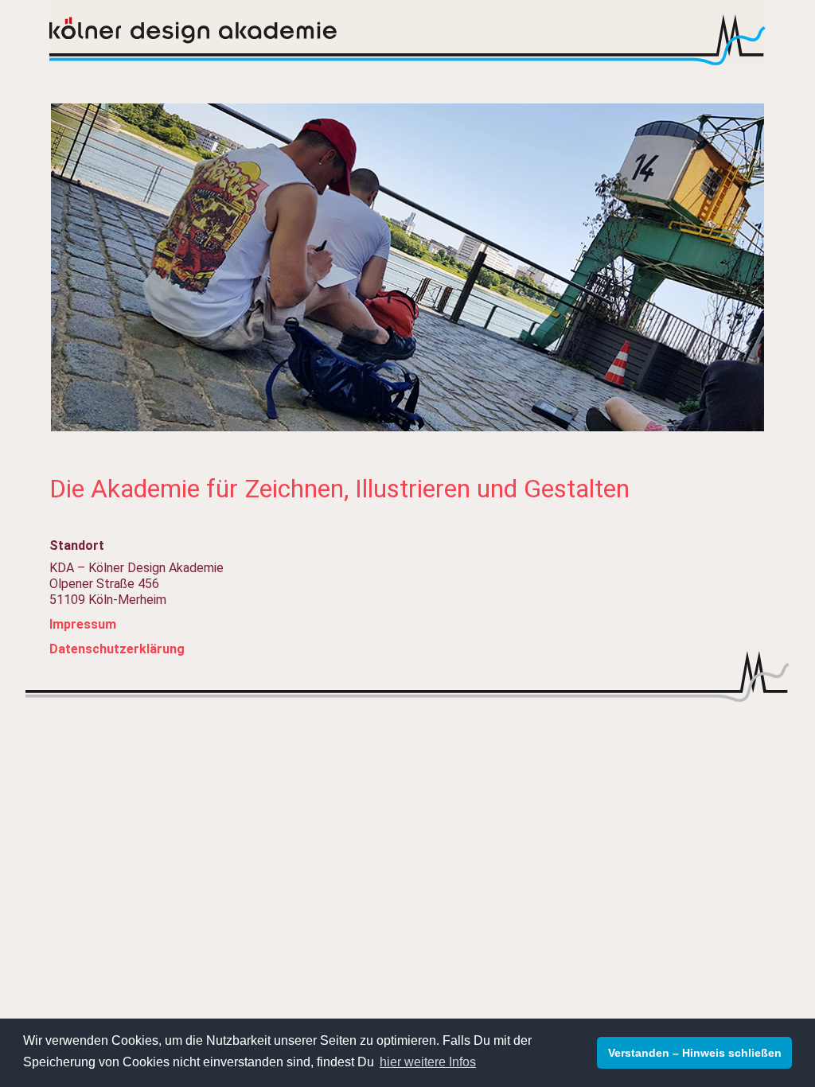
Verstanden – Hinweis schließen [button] (695, 1052)
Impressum (82, 624)
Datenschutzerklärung (117, 648)
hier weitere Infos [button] (428, 1062)
